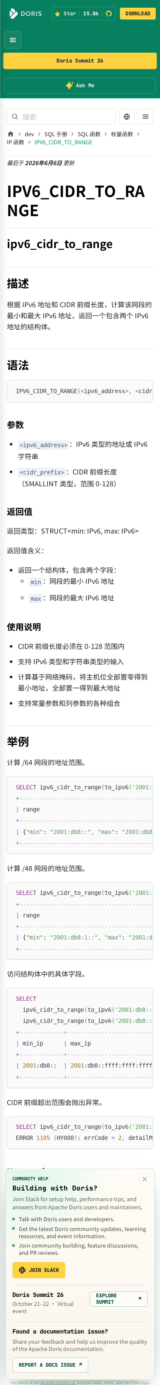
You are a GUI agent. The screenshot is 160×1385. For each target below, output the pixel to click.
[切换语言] (126, 116)
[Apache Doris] (25, 13)
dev (29, 134)
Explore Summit (118, 1298)
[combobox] (61, 116)
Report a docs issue (50, 1365)
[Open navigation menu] (12, 40)
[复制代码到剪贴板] (143, 390)
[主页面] (11, 134)
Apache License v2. (58, 1382)
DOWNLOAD (137, 13)
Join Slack (44, 1270)
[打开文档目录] (145, 116)
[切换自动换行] (127, 390)
